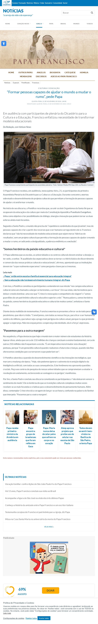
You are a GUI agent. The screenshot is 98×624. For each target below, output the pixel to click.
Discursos (41, 76)
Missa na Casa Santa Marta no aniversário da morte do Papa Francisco (37, 519)
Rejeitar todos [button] (31, 618)
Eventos (15, 3)
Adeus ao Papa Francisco (64, 76)
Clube (42, 3)
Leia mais (7, 613)
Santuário (48, 3)
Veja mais (49, 527)
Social (65, 3)
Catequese (70, 72)
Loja (20, 9)
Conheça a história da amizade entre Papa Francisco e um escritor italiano (39, 505)
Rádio (13, 9)
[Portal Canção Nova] (7, 3)
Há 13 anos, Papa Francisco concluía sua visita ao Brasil (30, 491)
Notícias (7, 83)
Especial (16, 83)
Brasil (63, 23)
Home (11, 72)
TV (9, 9)
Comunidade (57, 3)
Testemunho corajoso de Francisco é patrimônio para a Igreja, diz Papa (37, 512)
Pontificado (25, 83)
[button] (3, 43)
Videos (90, 23)
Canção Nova (23, 23)
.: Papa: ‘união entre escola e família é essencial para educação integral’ (37, 276)
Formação (22, 3)
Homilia (84, 72)
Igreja (39, 23)
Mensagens (26, 76)
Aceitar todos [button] (44, 618)
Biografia (55, 72)
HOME (7, 23)
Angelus (41, 72)
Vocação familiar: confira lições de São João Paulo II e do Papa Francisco (38, 484)
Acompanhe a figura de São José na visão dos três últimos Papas (34, 498)
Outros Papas (25, 72)
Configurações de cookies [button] (13, 618)
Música (36, 3)
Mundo (76, 23)
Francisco (35, 83)
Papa (51, 23)
